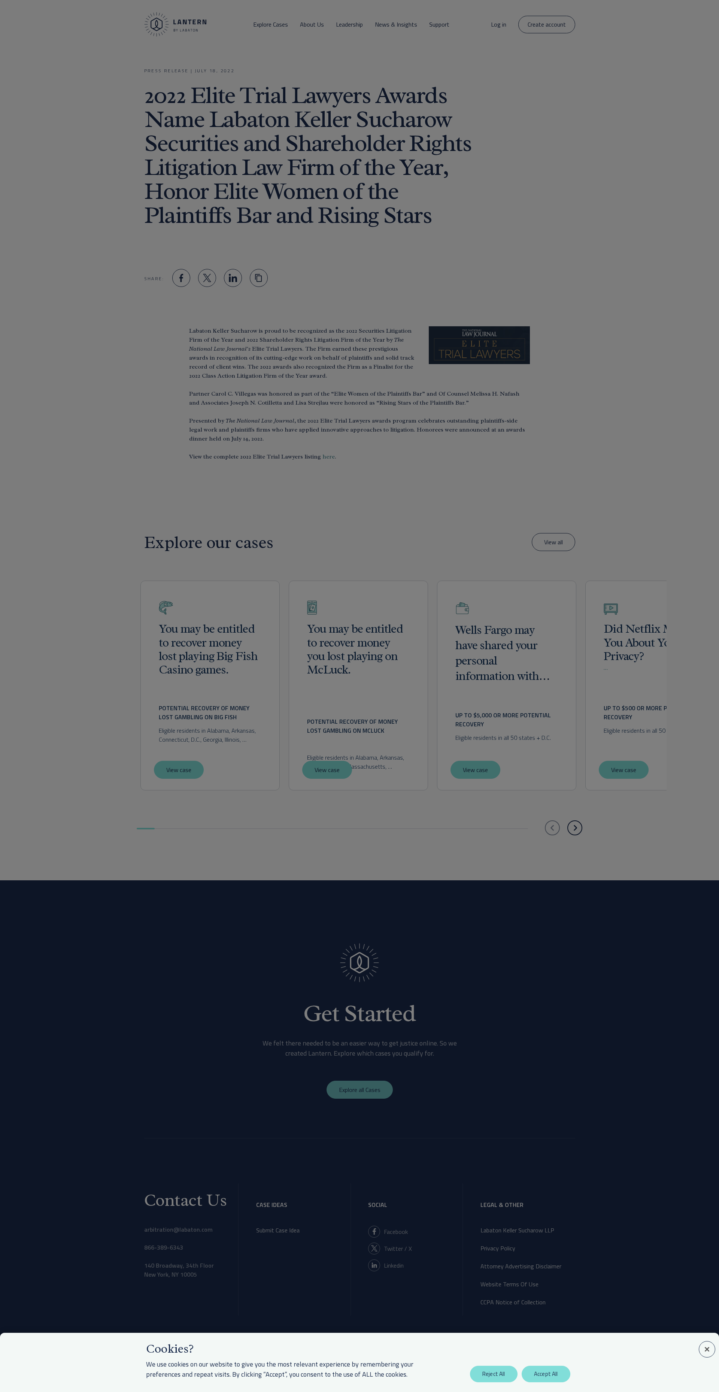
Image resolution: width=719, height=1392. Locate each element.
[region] (359, 1362)
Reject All (493, 1374)
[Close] (707, 1349)
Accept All (546, 1374)
